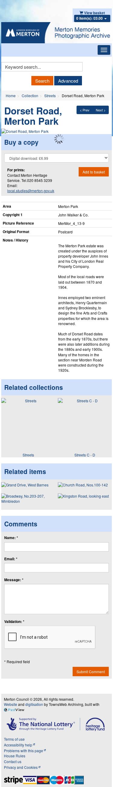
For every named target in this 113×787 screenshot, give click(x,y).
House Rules (14, 755)
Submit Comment (91, 671)
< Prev (84, 109)
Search (42, 80)
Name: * (11, 537)
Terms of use (14, 739)
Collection (30, 95)
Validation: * (14, 621)
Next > (100, 109)
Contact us (12, 761)
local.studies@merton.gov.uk (30, 190)
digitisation (34, 704)
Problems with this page (24, 750)
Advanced (68, 80)
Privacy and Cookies (21, 767)
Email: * (10, 558)
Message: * (14, 579)
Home (11, 95)
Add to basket (94, 171)
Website (10, 704)
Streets (50, 95)
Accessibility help (18, 744)
